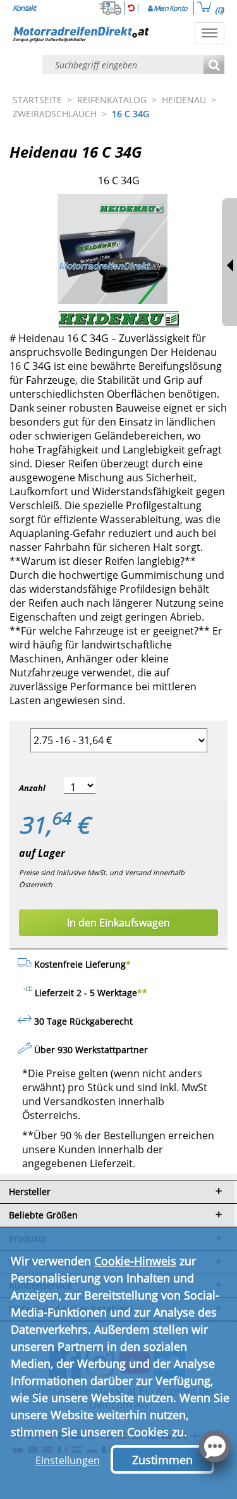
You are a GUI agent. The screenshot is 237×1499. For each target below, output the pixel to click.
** (142, 993)
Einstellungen (67, 1460)
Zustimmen (162, 1459)
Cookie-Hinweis (135, 1260)
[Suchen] (214, 65)
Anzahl (32, 788)
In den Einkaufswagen (118, 923)
